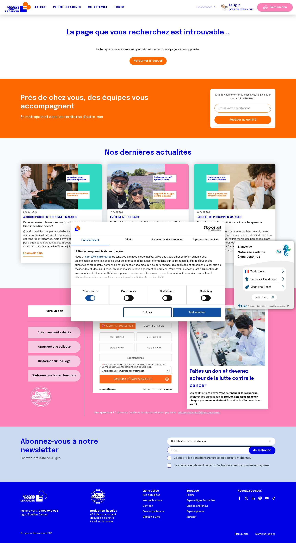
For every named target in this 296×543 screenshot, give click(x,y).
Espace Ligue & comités (201, 500)
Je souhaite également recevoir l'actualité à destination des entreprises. (222, 465)
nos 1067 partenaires (98, 256)
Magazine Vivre (151, 517)
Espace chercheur (197, 506)
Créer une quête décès (54, 332)
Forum (119, 7)
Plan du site (242, 534)
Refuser (147, 312)
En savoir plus (33, 253)
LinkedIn (253, 498)
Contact (148, 506)
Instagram (260, 498)
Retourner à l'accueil (148, 60)
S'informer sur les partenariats (54, 375)
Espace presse (195, 511)
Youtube (267, 498)
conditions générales (206, 458)
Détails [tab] (129, 239)
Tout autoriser (197, 312)
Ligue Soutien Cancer (34, 514)
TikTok (273, 498)
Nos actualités (151, 495)
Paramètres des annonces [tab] (167, 239)
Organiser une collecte (54, 346)
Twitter (246, 498)
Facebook (239, 498)
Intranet (191, 517)
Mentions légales (265, 534)
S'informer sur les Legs (54, 361)
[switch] (129, 298)
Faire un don (278, 7)
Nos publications (152, 500)
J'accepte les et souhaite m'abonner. (212, 458)
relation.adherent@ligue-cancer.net (199, 412)
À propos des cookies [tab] (206, 239)
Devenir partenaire (153, 511)
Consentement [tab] (90, 240)
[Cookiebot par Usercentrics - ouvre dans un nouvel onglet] (206, 228)
